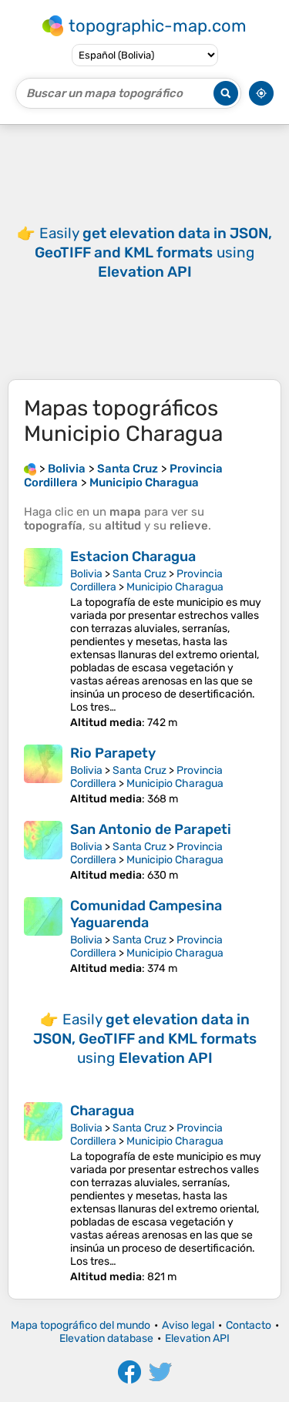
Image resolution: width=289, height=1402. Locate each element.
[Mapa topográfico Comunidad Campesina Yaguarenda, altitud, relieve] (43, 936)
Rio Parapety (113, 753)
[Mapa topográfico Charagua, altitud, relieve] (43, 1192)
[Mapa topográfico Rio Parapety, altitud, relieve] (43, 775)
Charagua (102, 1110)
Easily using (153, 252)
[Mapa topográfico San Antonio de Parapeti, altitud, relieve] (43, 851)
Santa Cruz (139, 573)
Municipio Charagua (174, 586)
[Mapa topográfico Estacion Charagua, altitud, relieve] (43, 638)
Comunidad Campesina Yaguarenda (146, 914)
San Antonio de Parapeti (150, 829)
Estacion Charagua (133, 556)
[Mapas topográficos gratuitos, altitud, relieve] (30, 469)
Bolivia (86, 573)
